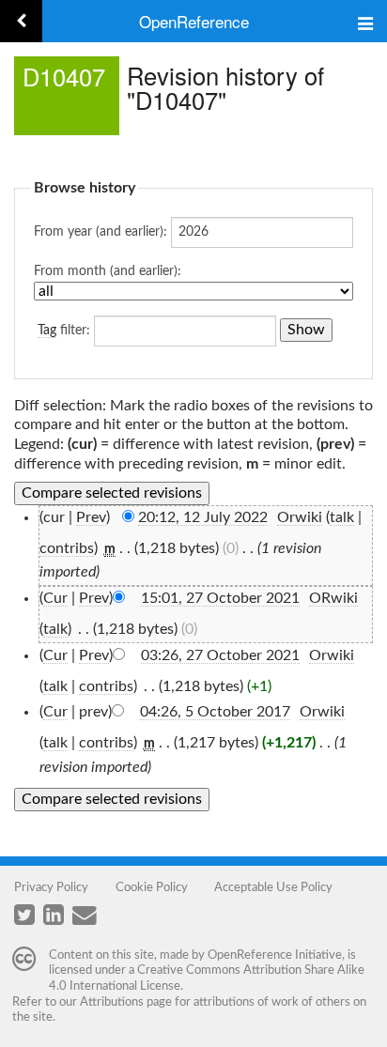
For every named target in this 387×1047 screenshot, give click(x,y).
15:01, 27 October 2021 (220, 598)
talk (342, 517)
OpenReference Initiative (275, 955)
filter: (64, 330)
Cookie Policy (152, 887)
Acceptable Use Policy (273, 887)
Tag (47, 330)
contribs (66, 548)
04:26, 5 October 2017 (215, 711)
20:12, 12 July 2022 (203, 517)
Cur (55, 598)
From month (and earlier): (107, 271)
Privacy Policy (51, 887)
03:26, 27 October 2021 (220, 655)
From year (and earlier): (100, 232)
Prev (91, 517)
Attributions (112, 1002)
